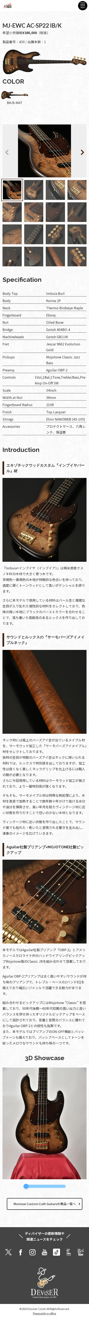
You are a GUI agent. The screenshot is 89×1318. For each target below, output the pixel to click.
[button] (76, 151)
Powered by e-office (44, 1313)
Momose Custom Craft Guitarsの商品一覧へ (44, 1204)
